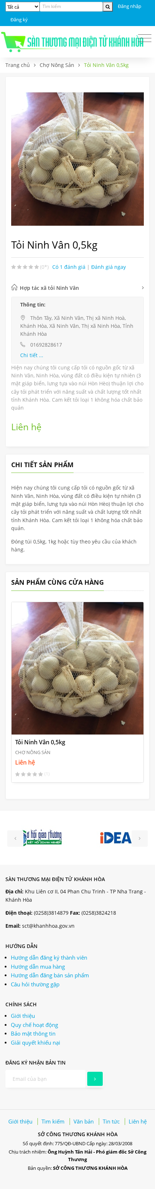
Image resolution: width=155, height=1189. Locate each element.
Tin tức (111, 1121)
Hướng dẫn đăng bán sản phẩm (50, 975)
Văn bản (84, 1121)
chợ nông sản (57, 65)
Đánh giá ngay (108, 266)
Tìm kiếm (53, 1121)
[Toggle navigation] (144, 38)
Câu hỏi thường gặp (35, 984)
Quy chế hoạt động (34, 1024)
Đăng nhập (129, 6)
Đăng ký (19, 19)
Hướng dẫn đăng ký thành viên (49, 957)
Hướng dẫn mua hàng (38, 966)
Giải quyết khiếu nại (35, 1042)
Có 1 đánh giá (69, 266)
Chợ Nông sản (32, 752)
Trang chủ (17, 65)
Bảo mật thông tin (33, 1033)
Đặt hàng (40, 723)
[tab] (77, 288)
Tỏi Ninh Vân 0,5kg (40, 742)
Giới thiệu (23, 1015)
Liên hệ (138, 1121)
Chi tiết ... (31, 355)
